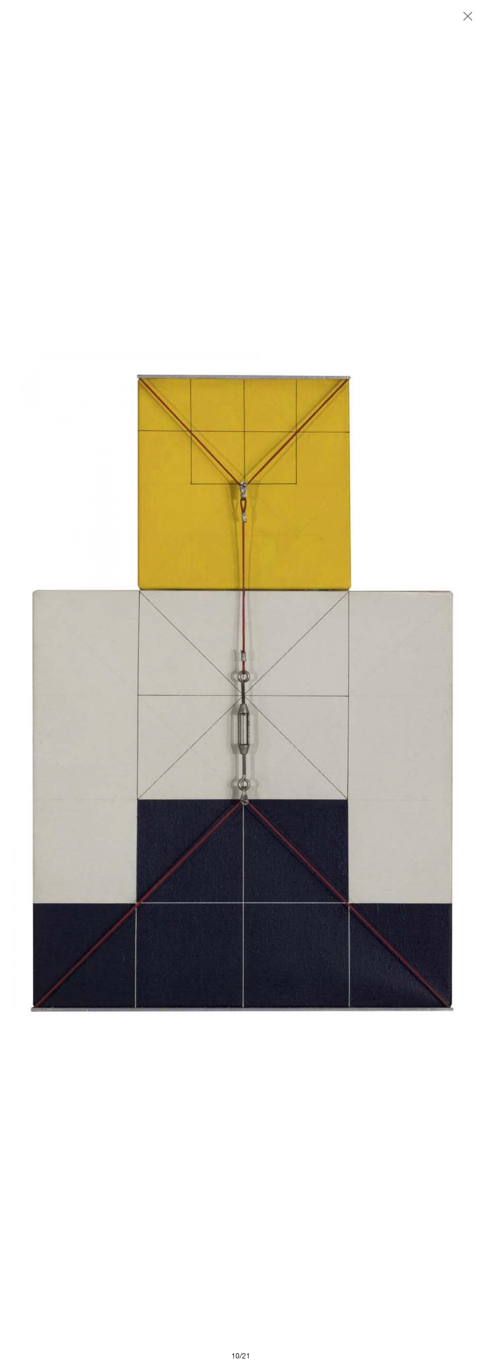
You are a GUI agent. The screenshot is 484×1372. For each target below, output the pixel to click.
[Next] (357, 686)
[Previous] (127, 686)
